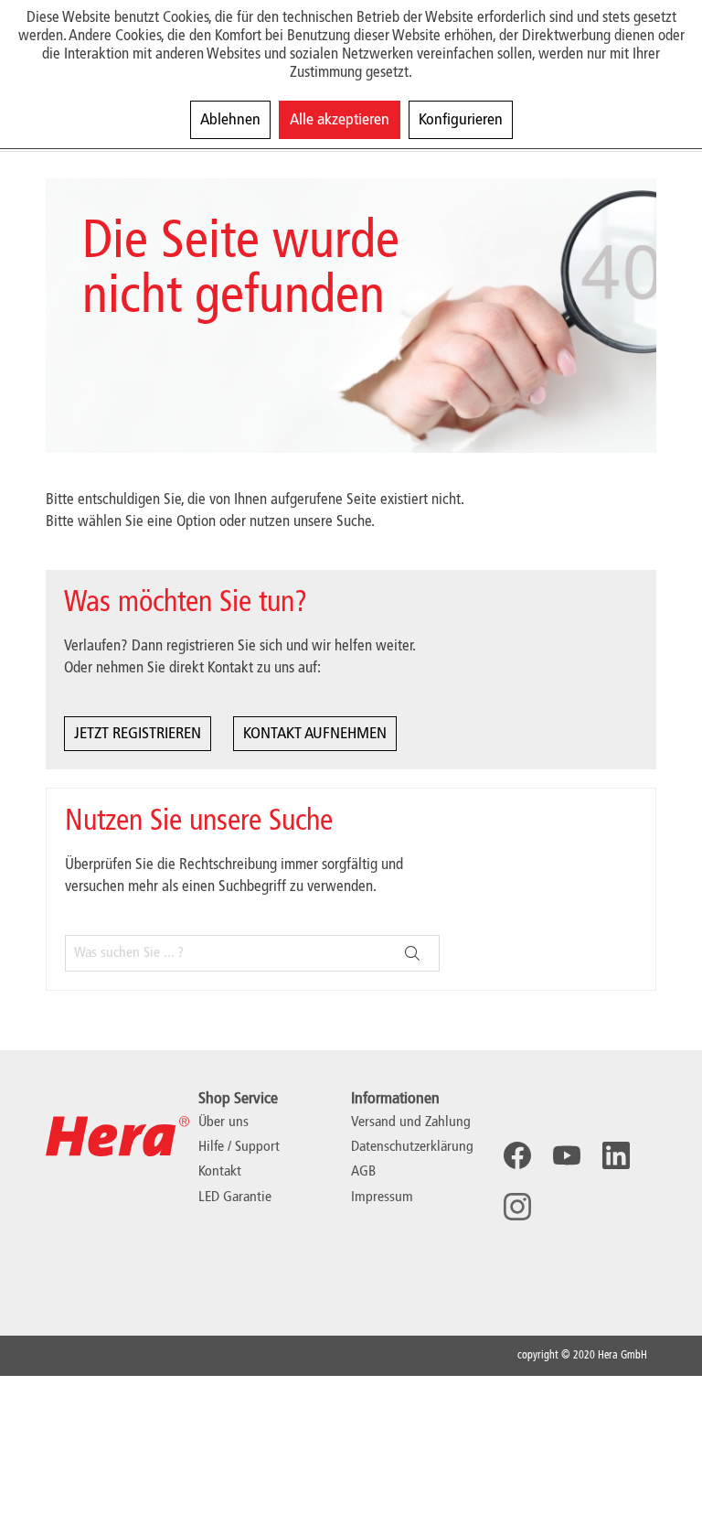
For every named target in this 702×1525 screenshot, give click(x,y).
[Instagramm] (517, 1206)
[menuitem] (423, 1123)
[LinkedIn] (616, 1155)
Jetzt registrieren (137, 733)
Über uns (223, 1122)
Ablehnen (230, 120)
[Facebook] (517, 1155)
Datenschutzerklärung (412, 1147)
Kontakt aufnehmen (315, 733)
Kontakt (219, 1172)
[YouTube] (566, 1155)
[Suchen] (412, 953)
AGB (363, 1172)
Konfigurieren (461, 120)
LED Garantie (234, 1197)
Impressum (382, 1197)
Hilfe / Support (239, 1147)
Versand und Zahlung (411, 1122)
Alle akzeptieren (339, 120)
